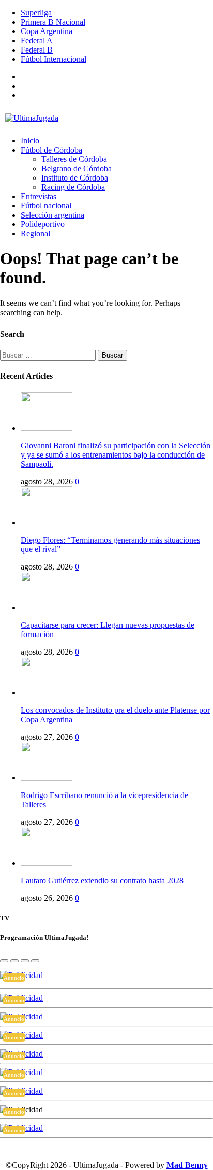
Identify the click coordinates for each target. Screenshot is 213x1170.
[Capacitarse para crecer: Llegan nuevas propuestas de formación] (46, 607)
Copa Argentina (46, 31)
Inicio (30, 140)
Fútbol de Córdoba (51, 149)
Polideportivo (43, 224)
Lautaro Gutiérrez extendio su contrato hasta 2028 (102, 880)
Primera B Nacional (53, 22)
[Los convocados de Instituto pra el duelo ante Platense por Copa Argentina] (46, 692)
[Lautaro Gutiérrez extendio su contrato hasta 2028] (46, 862)
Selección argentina (52, 214)
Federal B (37, 49)
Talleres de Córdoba (74, 159)
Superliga (36, 12)
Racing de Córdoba (73, 187)
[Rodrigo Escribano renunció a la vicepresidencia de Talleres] (46, 777)
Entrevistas (38, 196)
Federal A (37, 40)
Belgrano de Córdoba (76, 168)
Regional (35, 233)
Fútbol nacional (46, 205)
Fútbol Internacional (53, 59)
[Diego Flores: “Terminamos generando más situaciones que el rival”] (46, 522)
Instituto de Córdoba (74, 177)
